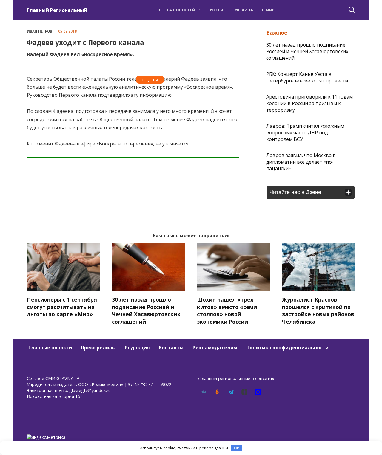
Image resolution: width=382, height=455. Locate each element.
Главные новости (50, 347)
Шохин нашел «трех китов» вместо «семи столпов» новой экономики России (227, 310)
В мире (269, 10)
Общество (150, 80)
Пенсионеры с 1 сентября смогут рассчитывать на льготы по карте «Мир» (62, 307)
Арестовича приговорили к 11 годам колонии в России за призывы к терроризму (309, 103)
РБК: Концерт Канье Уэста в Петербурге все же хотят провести (307, 77)
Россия (218, 10)
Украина (244, 10)
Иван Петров (39, 31)
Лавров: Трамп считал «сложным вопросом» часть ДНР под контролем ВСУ (305, 132)
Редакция (137, 347)
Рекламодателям (214, 347)
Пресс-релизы (98, 347)
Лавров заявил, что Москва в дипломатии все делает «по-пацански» (301, 162)
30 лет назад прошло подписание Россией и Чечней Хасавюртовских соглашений (307, 51)
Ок (236, 448)
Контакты (171, 347)
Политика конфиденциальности (287, 347)
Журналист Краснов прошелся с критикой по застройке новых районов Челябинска (318, 310)
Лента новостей (176, 10)
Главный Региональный (57, 10)
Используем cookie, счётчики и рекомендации (184, 448)
